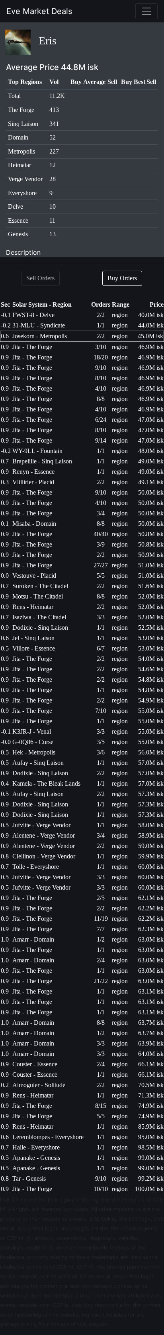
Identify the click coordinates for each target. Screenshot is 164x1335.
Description (23, 252)
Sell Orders (40, 278)
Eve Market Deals (39, 11)
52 (52, 137)
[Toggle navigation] (146, 11)
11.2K (57, 95)
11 (52, 220)
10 (52, 206)
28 (52, 179)
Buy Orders (122, 278)
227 (54, 151)
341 (54, 123)
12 (52, 165)
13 (52, 234)
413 (54, 109)
